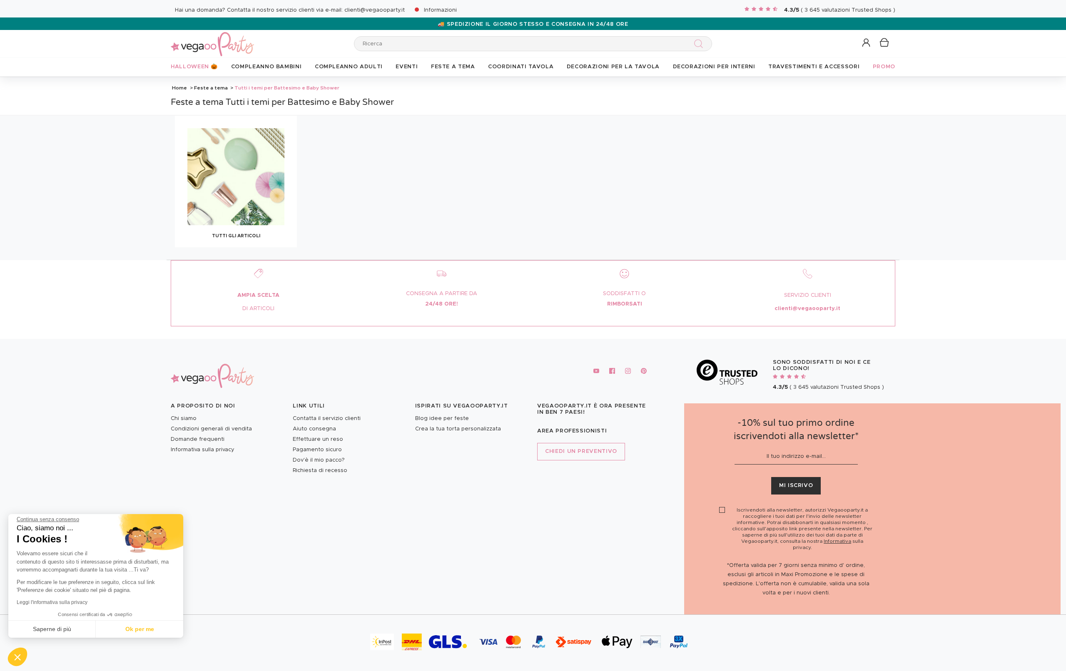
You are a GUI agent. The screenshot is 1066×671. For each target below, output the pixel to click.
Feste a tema (211, 87)
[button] (17, 657)
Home (179, 87)
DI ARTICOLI (258, 308)
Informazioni (440, 10)
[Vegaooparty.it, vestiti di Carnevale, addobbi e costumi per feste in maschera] (212, 39)
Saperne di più (52, 629)
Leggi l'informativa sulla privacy (52, 602)
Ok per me (139, 629)
